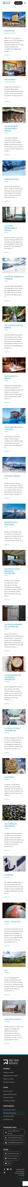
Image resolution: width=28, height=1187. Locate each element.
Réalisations (13, 33)
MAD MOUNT (9, 31)
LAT (5, 970)
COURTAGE (8, 875)
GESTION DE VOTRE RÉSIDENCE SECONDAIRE (12, 571)
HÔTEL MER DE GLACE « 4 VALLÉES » (13, 428)
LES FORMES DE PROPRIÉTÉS (10, 825)
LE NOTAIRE (9, 777)
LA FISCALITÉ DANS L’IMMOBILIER (12, 729)
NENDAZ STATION (11, 179)
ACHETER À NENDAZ (12, 476)
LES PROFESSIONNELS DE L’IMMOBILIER (13, 625)
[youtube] (7, 1169)
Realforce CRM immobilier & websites (20, 1178)
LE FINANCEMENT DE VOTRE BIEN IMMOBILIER (12, 677)
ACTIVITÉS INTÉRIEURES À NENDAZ (10, 228)
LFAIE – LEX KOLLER (12, 921)
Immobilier (6, 33)
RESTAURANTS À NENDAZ (11, 377)
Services (6, 575)
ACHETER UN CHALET (12, 1019)
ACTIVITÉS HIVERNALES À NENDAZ (14, 277)
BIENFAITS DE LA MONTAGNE (11, 523)
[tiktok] (4, 1172)
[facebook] (4, 1169)
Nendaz (6, 133)
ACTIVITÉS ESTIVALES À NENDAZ (13, 326)
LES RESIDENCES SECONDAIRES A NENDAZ (11, 128)
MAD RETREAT (10, 79)
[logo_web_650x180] (6, 2)
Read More (6, 55)
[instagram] (11, 1169)
